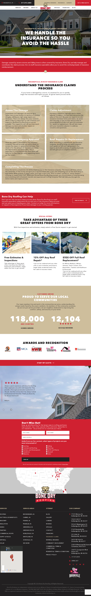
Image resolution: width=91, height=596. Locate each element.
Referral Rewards (50, 2)
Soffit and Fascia (53, 450)
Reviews (25, 7)
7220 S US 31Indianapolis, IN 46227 (79, 520)
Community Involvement (55, 543)
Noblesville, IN (28, 533)
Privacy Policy (65, 464)
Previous (3, 410)
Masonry (26, 453)
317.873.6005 (76, 557)
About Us (34, 7)
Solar (49, 453)
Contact (49, 530)
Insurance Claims (52, 536)
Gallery (49, 517)
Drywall (50, 452)
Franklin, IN (27, 524)
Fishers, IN (26, 520)
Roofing (26, 446)
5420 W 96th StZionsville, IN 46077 (78, 540)
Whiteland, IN (28, 536)
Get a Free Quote (83, 2)
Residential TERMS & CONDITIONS (57, 551)
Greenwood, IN (28, 530)
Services (18, 7)
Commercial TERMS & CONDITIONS (53, 547)
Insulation (26, 452)
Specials (57, 7)
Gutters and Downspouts (31, 450)
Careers (69, 2)
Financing (66, 7)
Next (11, 410)
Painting (50, 448)
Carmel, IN (26, 517)
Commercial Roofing (30, 448)
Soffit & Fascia (5, 536)
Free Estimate (79, 200)
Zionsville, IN (27, 540)
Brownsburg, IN (28, 514)
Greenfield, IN (28, 527)
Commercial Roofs (7, 533)
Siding (50, 446)
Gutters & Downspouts (8, 517)
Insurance (61, 2)
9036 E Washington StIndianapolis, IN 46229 (79, 525)
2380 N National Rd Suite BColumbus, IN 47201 (81, 545)
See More (26, 543)
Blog (74, 7)
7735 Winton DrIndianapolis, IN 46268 (79, 515)
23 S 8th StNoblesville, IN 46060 (79, 535)
